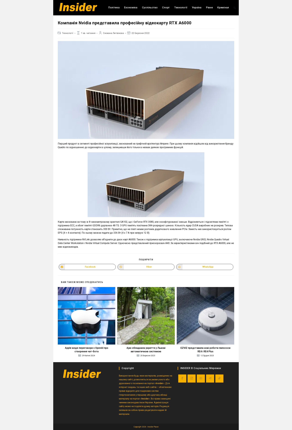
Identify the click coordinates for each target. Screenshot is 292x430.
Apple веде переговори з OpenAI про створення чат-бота (86, 349)
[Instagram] (191, 378)
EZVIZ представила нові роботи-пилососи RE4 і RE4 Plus (205, 349)
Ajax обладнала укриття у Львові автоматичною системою (146, 349)
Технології (67, 33)
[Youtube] (201, 378)
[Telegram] (210, 378)
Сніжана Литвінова (113, 33)
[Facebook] (182, 378)
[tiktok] (219, 378)
